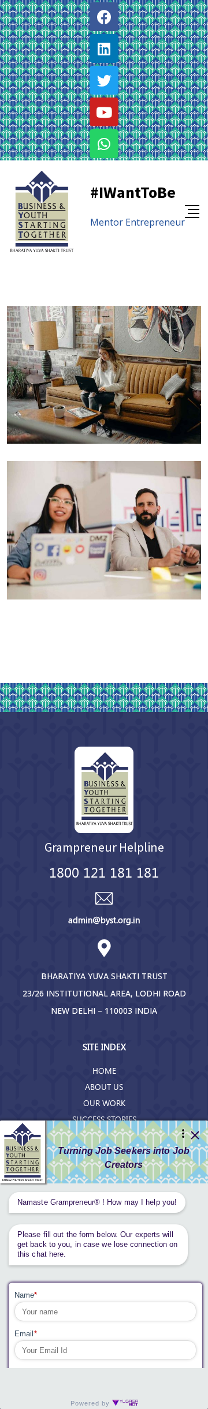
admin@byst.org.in (104, 919)
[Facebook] (104, 16)
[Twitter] (104, 80)
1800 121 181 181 (104, 872)
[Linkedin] (104, 48)
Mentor (106, 222)
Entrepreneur (155, 222)
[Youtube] (104, 112)
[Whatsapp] (104, 143)
